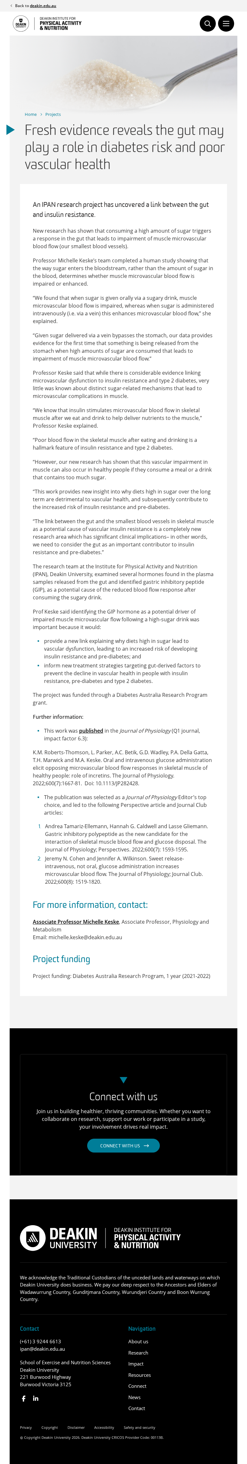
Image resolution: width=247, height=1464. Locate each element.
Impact (135, 1363)
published (91, 730)
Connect (137, 1386)
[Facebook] (23, 1398)
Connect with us (120, 1146)
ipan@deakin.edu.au (42, 1349)
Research (138, 1352)
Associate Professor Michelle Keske (76, 921)
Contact (136, 1408)
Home (31, 114)
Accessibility (104, 1427)
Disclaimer (76, 1427)
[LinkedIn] (36, 1398)
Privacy (26, 1427)
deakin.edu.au (43, 5)
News (134, 1397)
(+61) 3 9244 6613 (40, 1341)
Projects (53, 114)
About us (138, 1341)
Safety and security (139, 1427)
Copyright (49, 1427)
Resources (139, 1375)
